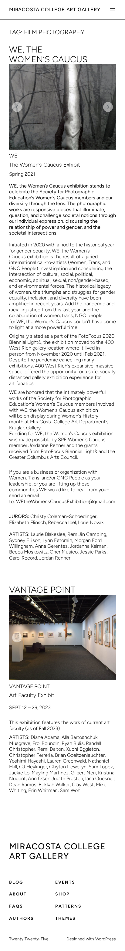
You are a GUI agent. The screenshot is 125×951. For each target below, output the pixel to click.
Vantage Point (42, 590)
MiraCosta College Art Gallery (54, 9)
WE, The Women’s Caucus (48, 54)
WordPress (105, 939)
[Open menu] (112, 9)
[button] (17, 107)
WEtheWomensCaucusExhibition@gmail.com (65, 501)
